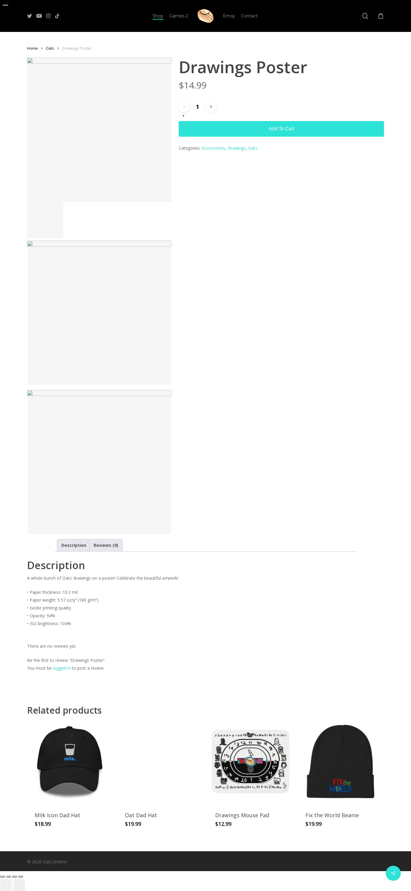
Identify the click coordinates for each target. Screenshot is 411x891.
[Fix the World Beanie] (341, 762)
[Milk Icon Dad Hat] (70, 762)
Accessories (213, 148)
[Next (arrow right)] (19, 885)
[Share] (14, 876)
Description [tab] (73, 545)
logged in (62, 668)
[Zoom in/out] (2, 876)
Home (32, 48)
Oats (50, 48)
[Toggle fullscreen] (8, 876)
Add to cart (281, 128)
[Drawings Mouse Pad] (250, 762)
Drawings (236, 148)
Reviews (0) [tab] (106, 545)
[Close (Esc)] (20, 876)
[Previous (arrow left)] (6, 885)
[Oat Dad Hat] (160, 762)
